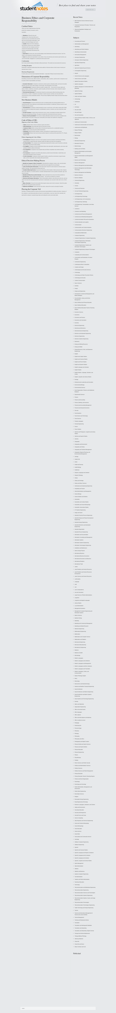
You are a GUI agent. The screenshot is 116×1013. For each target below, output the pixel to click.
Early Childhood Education (80, 305)
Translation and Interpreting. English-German (84, 930)
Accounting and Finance (80, 41)
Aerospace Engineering (80, 57)
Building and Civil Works (80, 148)
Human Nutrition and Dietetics (81, 496)
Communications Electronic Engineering (83, 230)
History (76, 477)
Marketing (77, 620)
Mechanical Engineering (80, 642)
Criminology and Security (80, 277)
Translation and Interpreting (80, 928)
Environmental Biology (79, 384)
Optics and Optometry (79, 704)
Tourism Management (79, 917)
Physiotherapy (78, 757)
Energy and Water (78, 346)
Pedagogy (77, 722)
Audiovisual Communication (81, 122)
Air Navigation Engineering (80, 70)
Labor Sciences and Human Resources (83, 576)
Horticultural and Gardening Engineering (83, 486)
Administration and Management (82, 44)
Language (77, 581)
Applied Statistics (78, 93)
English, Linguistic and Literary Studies (83, 376)
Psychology (77, 781)
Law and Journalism (79, 592)
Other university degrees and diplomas (83, 717)
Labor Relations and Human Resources (83, 569)
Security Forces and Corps (80, 815)
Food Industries (78, 413)
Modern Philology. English (80, 675)
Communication (78, 224)
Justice (76, 566)
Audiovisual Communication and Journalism (84, 124)
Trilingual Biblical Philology (80, 936)
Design (76, 288)
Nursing (76, 701)
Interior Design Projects (80, 550)
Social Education (78, 828)
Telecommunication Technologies (82, 902)
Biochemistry (77, 135)
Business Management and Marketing (83, 172)
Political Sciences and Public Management (84, 770)
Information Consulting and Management (83, 537)
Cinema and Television (80, 188)
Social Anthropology (79, 826)
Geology (76, 456)
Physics (76, 754)
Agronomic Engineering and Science (82, 68)
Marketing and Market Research (81, 626)
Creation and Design (79, 267)
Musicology (77, 681)
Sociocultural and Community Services (83, 836)
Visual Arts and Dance (79, 944)
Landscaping (77, 579)
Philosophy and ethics (79, 738)
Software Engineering (79, 844)
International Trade (79, 564)
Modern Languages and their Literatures (83, 666)
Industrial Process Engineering (81, 532)
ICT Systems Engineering (80, 510)
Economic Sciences (79, 312)
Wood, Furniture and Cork (80, 946)
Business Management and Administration (84, 165)
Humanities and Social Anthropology (82, 504)
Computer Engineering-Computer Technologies (85, 249)
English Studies (78, 369)
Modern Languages (79, 658)
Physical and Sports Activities (81, 746)
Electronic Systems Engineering (81, 338)
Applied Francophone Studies (81, 81)
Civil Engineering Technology (81, 196)
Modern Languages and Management (83, 663)
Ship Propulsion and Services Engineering (84, 820)
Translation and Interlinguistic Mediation (83, 925)
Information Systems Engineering (82, 542)
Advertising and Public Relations (82, 49)
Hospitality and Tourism (80, 488)
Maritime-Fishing (78, 618)
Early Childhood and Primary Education (83, 302)
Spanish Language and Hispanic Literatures (84, 852)
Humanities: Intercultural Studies (82, 507)
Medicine (77, 650)
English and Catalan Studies (81, 356)
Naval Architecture (78, 689)
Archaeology (77, 99)
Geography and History (80, 446)
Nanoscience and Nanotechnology (82, 683)
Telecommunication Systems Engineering (83, 895)
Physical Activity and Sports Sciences (83, 744)
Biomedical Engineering (80, 140)
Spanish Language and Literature (82, 858)
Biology (76, 138)
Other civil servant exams (80, 709)
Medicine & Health (79, 652)
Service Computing (79, 818)
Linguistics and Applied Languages (82, 600)
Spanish (76, 847)
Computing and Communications (82, 254)
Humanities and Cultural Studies (82, 502)
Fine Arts (76, 410)
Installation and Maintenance (81, 548)
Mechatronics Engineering (80, 647)
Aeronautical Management (80, 54)
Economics (77, 314)
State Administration (79, 866)
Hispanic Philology (79, 475)
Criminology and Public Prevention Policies (84, 275)
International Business (79, 553)
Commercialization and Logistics (82, 222)
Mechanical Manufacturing (80, 644)
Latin (76, 584)
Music (76, 678)
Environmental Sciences (80, 387)
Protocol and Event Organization (82, 778)
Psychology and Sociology (80, 784)
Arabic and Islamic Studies (80, 96)
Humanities (77, 499)
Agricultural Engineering (80, 62)
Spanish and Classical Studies (81, 850)
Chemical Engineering (79, 180)
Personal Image (78, 728)
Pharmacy (77, 730)
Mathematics (77, 634)
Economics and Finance (80, 317)
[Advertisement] (54, 39)
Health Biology (78, 467)
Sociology (77, 839)
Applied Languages (79, 84)
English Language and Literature (82, 367)
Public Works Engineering (80, 791)
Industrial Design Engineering (81, 522)
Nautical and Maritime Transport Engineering (84, 686)
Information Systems (79, 540)
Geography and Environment (81, 444)
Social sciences (78, 831)
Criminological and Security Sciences (83, 269)
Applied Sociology (78, 91)
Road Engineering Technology (81, 801)
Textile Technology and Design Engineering (84, 907)
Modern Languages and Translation (82, 668)
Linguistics (77, 597)
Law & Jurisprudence (79, 589)
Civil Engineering (78, 193)
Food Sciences (78, 418)
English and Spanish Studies (81, 364)
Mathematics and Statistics (80, 639)
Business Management (80, 162)
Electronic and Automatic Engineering (83, 333)
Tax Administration (78, 876)
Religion (76, 796)
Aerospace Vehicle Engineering (81, 60)
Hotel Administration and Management (83, 491)
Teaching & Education (79, 882)
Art (75, 104)
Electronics (77, 341)
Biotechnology (78, 146)
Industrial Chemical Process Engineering (83, 515)
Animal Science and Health (80, 78)
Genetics (76, 438)
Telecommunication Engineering (82, 890)
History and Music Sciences (80, 483)
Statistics (76, 868)
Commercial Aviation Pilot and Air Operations (84, 219)
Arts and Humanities (79, 115)
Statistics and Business (80, 871)
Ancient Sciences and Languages (82, 76)
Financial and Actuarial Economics (82, 407)
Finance (76, 397)
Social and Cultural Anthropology (82, 823)
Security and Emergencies (80, 812)
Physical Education (79, 749)
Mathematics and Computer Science (82, 636)
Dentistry (76, 285)
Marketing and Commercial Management (83, 623)
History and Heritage (79, 480)
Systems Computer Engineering (81, 874)
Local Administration (79, 605)
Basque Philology (78, 130)
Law (75, 587)
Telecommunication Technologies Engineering (85, 905)
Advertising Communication (80, 52)
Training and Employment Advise (82, 920)
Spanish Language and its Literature (82, 855)
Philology (77, 733)
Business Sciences (79, 175)
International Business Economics (82, 556)
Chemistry (77, 183)
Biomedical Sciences (79, 143)
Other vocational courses (80, 720)
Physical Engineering (79, 752)
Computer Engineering (79, 235)
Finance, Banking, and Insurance (82, 402)
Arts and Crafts (78, 109)
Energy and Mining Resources (81, 344)
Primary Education (79, 773)
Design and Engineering (80, 291)
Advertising (77, 46)
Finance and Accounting (80, 399)
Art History (77, 107)
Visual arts (77, 941)
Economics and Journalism (80, 320)
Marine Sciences (78, 615)
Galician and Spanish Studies (81, 436)
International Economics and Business (83, 558)
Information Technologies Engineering (83, 545)
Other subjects (78, 714)
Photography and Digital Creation (82, 741)
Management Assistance (80, 608)
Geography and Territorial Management (83, 449)
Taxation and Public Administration (82, 879)
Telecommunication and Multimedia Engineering (85, 887)
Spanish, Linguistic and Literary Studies (83, 860)
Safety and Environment (80, 807)
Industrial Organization (79, 529)
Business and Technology (80, 160)
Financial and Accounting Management (83, 405)
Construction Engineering (80, 261)
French (76, 426)
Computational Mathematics (81, 232)
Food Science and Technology (81, 415)
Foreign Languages (79, 421)
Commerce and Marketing (80, 211)
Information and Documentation (81, 534)
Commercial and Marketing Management (83, 216)
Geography (77, 441)
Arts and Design (78, 112)
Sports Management (79, 863)
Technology (77, 884)
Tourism (76, 910)
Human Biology (78, 494)
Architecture (77, 101)
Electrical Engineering (79, 325)
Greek (76, 461)
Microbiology (77, 655)
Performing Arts (78, 725)
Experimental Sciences (80, 394)
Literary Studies (78, 603)
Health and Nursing (79, 464)
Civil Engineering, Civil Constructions (83, 199)
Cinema (76, 185)
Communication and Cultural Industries (83, 227)
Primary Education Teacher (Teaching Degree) (85, 776)
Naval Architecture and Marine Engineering (84, 691)
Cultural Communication (80, 280)
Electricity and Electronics (80, 328)
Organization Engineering (80, 706)
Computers (77, 252)
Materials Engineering (79, 628)
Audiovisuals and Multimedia (81, 127)
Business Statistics (79, 177)
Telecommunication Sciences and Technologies (85, 892)
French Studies (78, 429)
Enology (76, 379)
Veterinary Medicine (79, 938)
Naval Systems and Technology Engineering (84, 698)
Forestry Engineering (79, 423)
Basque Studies (78, 132)
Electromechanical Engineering (81, 330)
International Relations (79, 561)
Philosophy (77, 736)
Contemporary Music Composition (82, 264)
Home (23, 11)
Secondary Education (79, 810)
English (76, 353)
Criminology (77, 272)
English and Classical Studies (81, 359)
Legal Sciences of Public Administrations (83, 595)
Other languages (78, 712)
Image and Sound (78, 512)
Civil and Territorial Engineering (81, 191)
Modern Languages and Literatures (82, 660)
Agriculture (77, 65)
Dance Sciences (78, 283)
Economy (27, 11)
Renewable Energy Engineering (81, 799)
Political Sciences (78, 768)
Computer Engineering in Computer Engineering (85, 238)
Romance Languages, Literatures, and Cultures (85, 804)
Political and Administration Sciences (82, 765)
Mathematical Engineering (80, 631)
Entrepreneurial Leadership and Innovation (84, 382)
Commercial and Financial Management (83, 214)
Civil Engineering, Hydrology (81, 201)
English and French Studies (80, 361)
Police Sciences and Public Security (82, 762)
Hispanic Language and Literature (82, 472)
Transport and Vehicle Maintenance (82, 933)
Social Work (77, 834)
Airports (76, 73)
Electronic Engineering (79, 336)
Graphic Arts (77, 459)
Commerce (77, 208)
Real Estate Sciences (79, 793)
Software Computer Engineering (81, 842)
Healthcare (77, 469)
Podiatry (76, 760)
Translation (77, 922)
